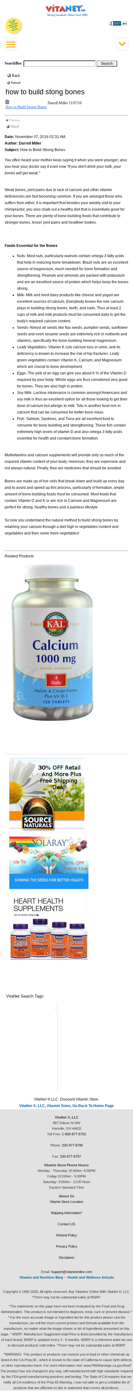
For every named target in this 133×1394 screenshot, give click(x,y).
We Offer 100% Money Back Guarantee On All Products (14, 26)
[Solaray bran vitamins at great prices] (66, 860)
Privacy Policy (66, 1246)
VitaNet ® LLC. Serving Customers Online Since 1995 (67, 10)
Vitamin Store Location (66, 1202)
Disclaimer (67, 1257)
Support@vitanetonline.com (71, 1272)
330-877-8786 (72, 1145)
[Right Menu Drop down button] (122, 44)
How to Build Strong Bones (26, 107)
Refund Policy (66, 1235)
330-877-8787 (70, 1156)
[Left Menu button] (11, 44)
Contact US (66, 1224)
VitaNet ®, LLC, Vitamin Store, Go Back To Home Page (66, 1106)
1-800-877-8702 (74, 1134)
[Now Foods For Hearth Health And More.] (66, 927)
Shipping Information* (66, 1213)
